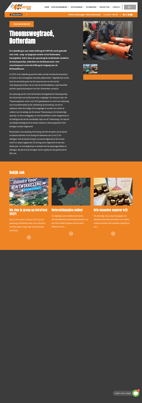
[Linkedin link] (129, 14)
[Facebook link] (124, 14)
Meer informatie (93, 14)
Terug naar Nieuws (21, 24)
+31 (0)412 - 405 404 (110, 15)
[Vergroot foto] (90, 69)
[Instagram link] (126, 14)
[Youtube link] (131, 14)
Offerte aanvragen (76, 14)
